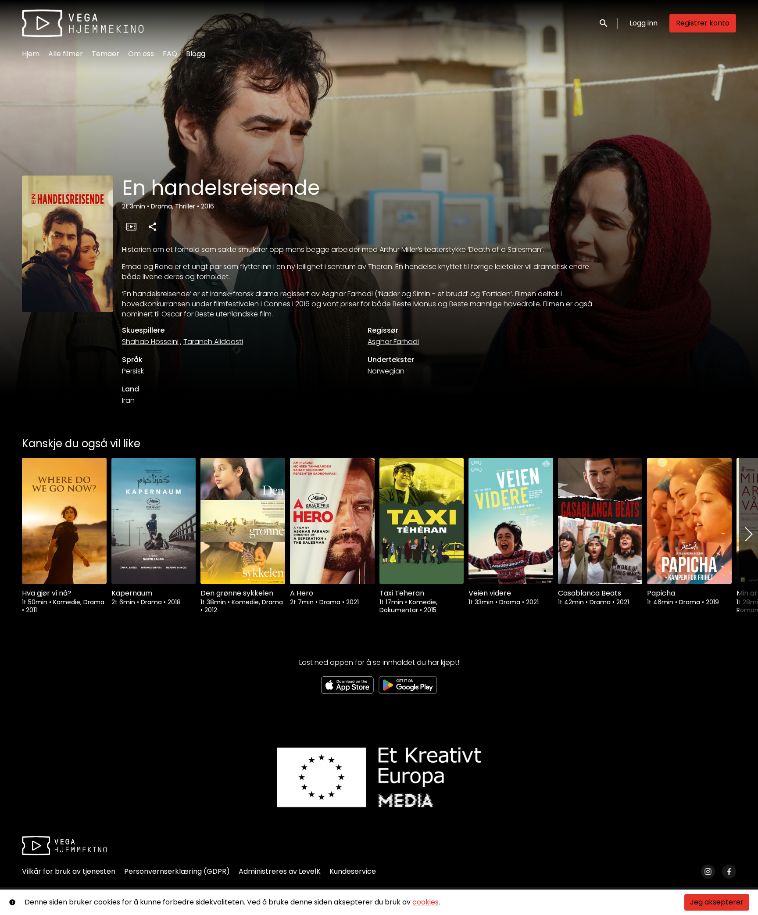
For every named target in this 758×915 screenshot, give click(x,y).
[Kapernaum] (153, 521)
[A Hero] (332, 521)
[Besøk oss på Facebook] (729, 872)
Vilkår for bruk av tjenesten (68, 871)
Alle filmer (65, 54)
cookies (425, 902)
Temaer (105, 54)
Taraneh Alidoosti (213, 342)
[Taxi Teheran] (421, 521)
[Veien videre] (510, 521)
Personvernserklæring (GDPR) (177, 871)
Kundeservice (352, 871)
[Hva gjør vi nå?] (64, 521)
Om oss (141, 54)
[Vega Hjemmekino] (64, 846)
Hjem (30, 54)
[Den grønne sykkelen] (242, 521)
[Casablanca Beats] (600, 521)
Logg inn (643, 23)
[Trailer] (131, 226)
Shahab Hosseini (150, 342)
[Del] (152, 226)
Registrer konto (702, 23)
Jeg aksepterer (717, 902)
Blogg (195, 54)
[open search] (604, 23)
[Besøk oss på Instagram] (708, 872)
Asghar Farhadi (393, 342)
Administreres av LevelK (280, 871)
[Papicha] (689, 521)
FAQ (170, 54)
